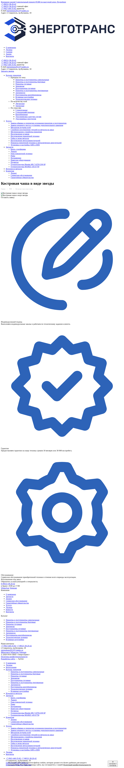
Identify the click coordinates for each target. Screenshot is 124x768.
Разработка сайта (8, 659)
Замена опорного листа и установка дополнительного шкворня (37, 125)
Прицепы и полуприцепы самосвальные (32, 80)
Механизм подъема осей (21, 127)
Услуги (9, 605)
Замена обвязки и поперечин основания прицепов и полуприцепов (38, 123)
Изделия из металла (14, 169)
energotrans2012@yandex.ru (18, 11)
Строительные (21, 110)
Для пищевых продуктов (26, 119)
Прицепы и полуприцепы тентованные (32, 91)
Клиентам (10, 717)
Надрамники (16, 158)
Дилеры (9, 50)
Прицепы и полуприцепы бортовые (30, 82)
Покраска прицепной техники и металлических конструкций (36, 143)
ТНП (10, 189)
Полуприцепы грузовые (25, 88)
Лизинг (14, 173)
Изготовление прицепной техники (25, 136)
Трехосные (20, 106)
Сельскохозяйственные (25, 112)
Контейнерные (22, 114)
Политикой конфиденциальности (77, 765)
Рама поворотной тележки (21, 154)
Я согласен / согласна (113, 763)
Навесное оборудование (21, 160)
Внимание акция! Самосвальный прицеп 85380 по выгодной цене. (33, 2)
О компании (11, 48)
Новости (9, 610)
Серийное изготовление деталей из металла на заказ (32, 130)
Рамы (13, 156)
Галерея (9, 52)
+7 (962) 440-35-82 (8, 8)
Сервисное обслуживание (21, 175)
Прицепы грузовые (23, 84)
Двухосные (20, 104)
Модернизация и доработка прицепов (26, 132)
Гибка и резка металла (20, 138)
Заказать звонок (7, 71)
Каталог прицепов (13, 669)
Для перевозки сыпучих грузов (28, 117)
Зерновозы (20, 86)
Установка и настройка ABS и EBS (25, 145)
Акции (9, 54)
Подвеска (15, 162)
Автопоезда (20, 93)
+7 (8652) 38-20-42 (8, 4)
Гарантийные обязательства (22, 177)
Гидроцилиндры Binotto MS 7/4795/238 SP (28, 164)
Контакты (10, 56)
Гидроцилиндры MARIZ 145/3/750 (25, 167)
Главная (3, 189)
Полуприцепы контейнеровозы (28, 95)
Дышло (14, 151)
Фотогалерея (11, 667)
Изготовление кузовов (20, 134)
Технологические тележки (26, 99)
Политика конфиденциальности (14, 657)
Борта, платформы (18, 149)
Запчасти (9, 597)
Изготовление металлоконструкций (25, 141)
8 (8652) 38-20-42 (8, 584)
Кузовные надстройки (25, 97)
